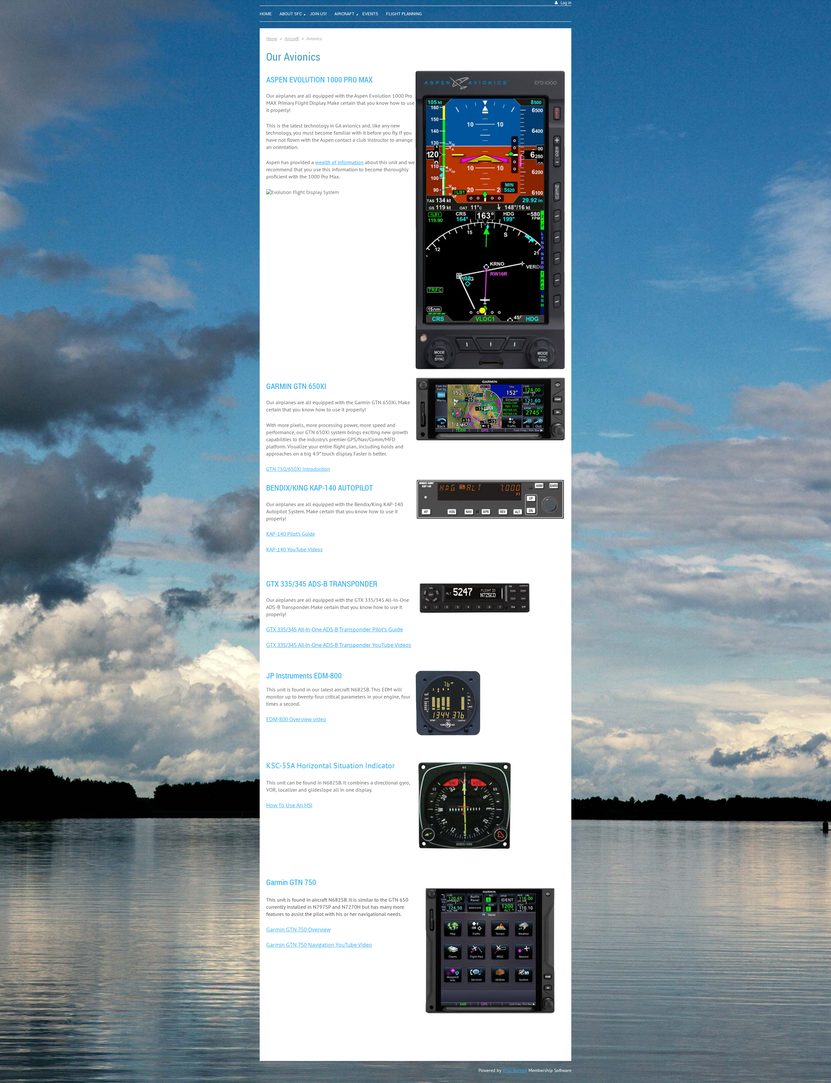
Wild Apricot (514, 1070)
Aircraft (292, 39)
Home (271, 39)
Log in (566, 3)
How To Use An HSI (289, 805)
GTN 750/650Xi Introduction (298, 469)
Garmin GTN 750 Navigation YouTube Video (319, 944)
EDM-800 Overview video (296, 719)
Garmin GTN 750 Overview (298, 929)
